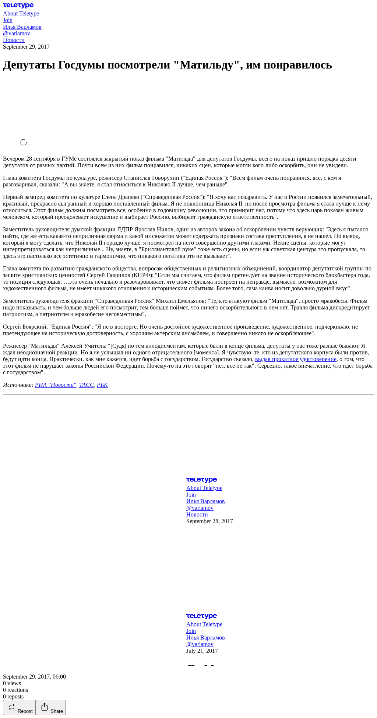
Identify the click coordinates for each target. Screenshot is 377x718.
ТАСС (86, 385)
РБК (102, 385)
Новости (14, 40)
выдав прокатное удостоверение (296, 359)
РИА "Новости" (55, 385)
